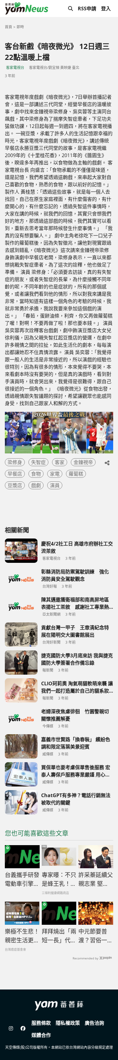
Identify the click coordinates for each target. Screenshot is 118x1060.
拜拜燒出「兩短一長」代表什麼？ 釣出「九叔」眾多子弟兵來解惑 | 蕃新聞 (59, 936)
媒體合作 (41, 1035)
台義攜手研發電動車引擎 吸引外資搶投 (22, 879)
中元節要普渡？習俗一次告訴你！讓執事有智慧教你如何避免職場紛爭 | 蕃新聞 (95, 936)
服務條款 (41, 1023)
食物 (36, 473)
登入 (106, 8)
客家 (59, 462)
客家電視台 (15, 67)
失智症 (38, 462)
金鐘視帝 (83, 462)
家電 (55, 473)
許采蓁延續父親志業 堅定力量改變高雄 (95, 879)
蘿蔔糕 (76, 473)
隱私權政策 (68, 1023)
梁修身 (15, 462)
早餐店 (15, 473)
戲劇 (36, 485)
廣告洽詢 (94, 1023)
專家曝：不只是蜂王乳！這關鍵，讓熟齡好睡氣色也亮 (59, 879)
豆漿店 (15, 485)
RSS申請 (87, 8)
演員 (55, 485)
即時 (20, 26)
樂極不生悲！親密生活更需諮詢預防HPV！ (22, 936)
